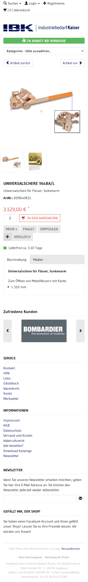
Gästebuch (11, 383)
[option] (44, 331)
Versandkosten (70, 548)
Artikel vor (71, 63)
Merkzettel (10, 398)
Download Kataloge (17, 451)
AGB (6, 425)
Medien (38, 259)
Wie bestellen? (13, 445)
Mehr (10, 229)
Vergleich (22, 237)
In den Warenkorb (42, 218)
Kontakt (9, 368)
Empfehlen (49, 229)
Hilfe (6, 373)
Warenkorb (11, 388)
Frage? (29, 229)
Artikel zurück (19, 63)
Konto (7, 393)
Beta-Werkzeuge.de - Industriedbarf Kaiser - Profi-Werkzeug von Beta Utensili (44, 27)
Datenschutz (12, 430)
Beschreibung (16, 259)
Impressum (11, 420)
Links (7, 378)
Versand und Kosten (17, 435)
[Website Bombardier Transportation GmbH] (44, 331)
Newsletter (11, 456)
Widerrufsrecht (13, 440)
